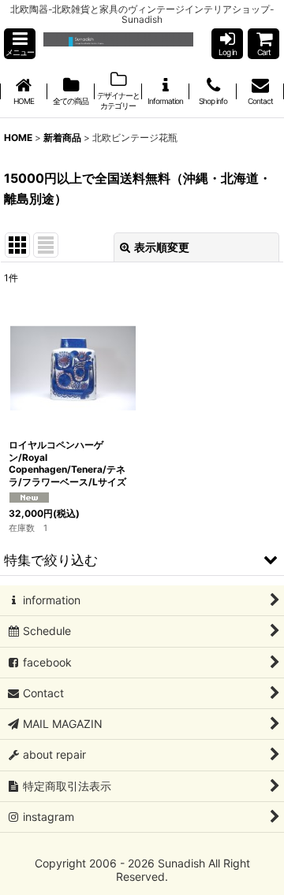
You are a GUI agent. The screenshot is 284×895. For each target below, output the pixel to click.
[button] (20, 43)
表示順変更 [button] (161, 247)
